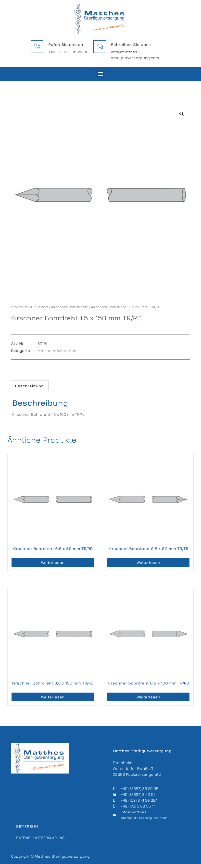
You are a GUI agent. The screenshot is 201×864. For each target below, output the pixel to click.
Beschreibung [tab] (29, 386)
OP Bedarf (39, 307)
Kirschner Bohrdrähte (69, 307)
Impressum (27, 826)
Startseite (19, 307)
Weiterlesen (53, 562)
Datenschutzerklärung (40, 837)
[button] (101, 74)
